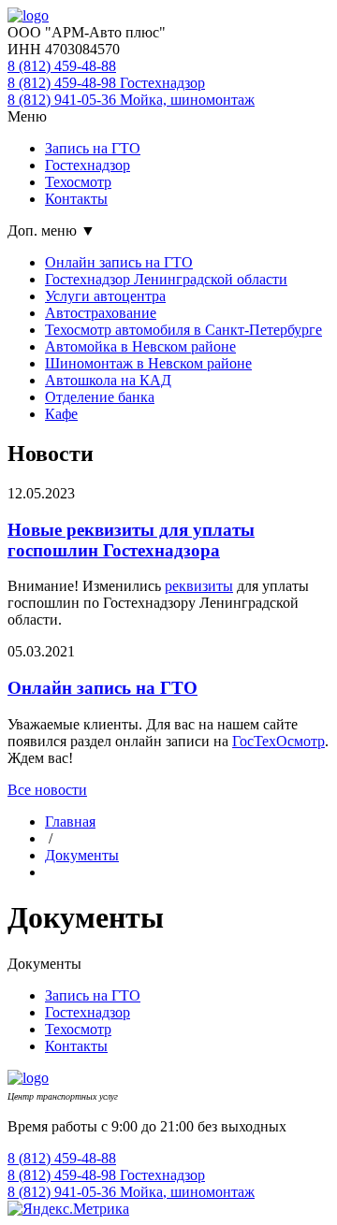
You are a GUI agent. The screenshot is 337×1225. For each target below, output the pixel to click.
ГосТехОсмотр (278, 741)
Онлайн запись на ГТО (119, 262)
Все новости (47, 790)
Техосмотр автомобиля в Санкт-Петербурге (183, 330)
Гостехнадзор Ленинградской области (166, 279)
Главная (70, 821)
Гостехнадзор (87, 165)
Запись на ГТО (92, 148)
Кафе (61, 414)
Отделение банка (99, 397)
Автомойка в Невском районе (140, 346)
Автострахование (100, 313)
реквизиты (199, 586)
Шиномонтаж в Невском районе (148, 363)
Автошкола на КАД (108, 380)
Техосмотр (78, 182)
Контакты (76, 199)
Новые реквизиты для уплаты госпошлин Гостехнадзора (131, 540)
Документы (82, 855)
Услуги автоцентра (105, 296)
